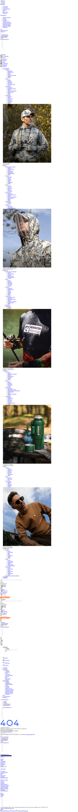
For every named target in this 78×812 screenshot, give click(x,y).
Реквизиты (5, 27)
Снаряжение (3, 761)
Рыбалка (2, 794)
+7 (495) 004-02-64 (4, 34)
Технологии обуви (7, 24)
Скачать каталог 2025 (7, 755)
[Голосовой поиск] (2, 586)
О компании (5, 6)
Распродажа (2, 764)
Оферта (2, 809)
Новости (5, 9)
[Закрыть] (1, 645)
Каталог (2, 756)
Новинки (2, 763)
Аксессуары (2, 762)
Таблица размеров (6, 17)
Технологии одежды (7, 22)
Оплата (4, 18)
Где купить (5, 7)
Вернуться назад (3, 729)
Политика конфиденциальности (7, 808)
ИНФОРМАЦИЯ (4, 777)
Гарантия (5, 20)
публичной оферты (29, 734)
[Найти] (5, 586)
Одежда (2, 759)
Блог (4, 11)
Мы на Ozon (5, 12)
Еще (9, 77)
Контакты (5, 13)
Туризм (2, 795)
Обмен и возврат (6, 21)
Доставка (5, 19)
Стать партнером (6, 8)
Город (1, 796)
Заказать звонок (4, 37)
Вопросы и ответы (7, 26)
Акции (1, 765)
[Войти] (1, 639)
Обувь (1, 760)
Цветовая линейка (7, 25)
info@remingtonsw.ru (4, 39)
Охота (1, 793)
